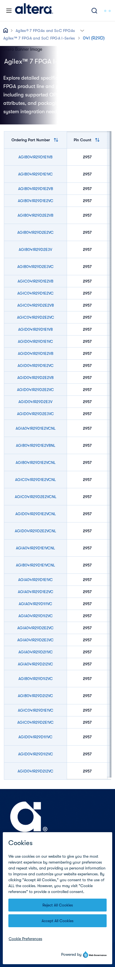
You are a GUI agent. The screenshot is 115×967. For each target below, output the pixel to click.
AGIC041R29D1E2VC (35, 293)
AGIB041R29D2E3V (35, 249)
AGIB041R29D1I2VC (35, 678)
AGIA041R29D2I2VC (35, 664)
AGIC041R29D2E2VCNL (35, 496)
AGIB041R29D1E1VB (35, 157)
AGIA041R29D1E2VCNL (36, 428)
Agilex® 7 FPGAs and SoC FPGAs (45, 30)
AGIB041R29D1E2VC (35, 200)
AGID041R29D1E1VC (35, 341)
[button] (82, 30)
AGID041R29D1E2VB (35, 353)
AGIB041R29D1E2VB (35, 188)
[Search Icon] (94, 10)
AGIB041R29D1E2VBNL (35, 445)
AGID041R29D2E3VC (35, 413)
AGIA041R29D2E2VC (35, 628)
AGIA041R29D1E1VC (35, 579)
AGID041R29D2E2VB (35, 377)
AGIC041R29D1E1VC (35, 710)
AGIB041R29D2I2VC (35, 695)
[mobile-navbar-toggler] (9, 10)
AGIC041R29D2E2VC (35, 317)
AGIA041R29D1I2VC (35, 616)
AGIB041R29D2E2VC (35, 232)
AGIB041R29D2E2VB (35, 215)
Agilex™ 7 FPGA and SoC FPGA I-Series (39, 38)
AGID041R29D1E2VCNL (35, 514)
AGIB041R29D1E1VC (35, 174)
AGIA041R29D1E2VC (35, 591)
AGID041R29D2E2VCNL (35, 531)
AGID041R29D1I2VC (35, 754)
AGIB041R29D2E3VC (35, 266)
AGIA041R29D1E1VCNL (35, 548)
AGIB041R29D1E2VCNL (36, 462)
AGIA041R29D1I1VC (35, 604)
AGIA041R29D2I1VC (35, 652)
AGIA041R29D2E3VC (35, 640)
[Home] (34, 10)
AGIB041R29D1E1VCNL (35, 565)
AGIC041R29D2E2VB (35, 305)
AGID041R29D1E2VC (36, 365)
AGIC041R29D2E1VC (35, 722)
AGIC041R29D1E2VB (35, 281)
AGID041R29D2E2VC (35, 389)
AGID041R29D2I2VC (35, 771)
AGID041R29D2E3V (35, 401)
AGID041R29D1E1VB (35, 329)
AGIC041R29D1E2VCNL (35, 479)
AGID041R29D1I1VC (35, 737)
